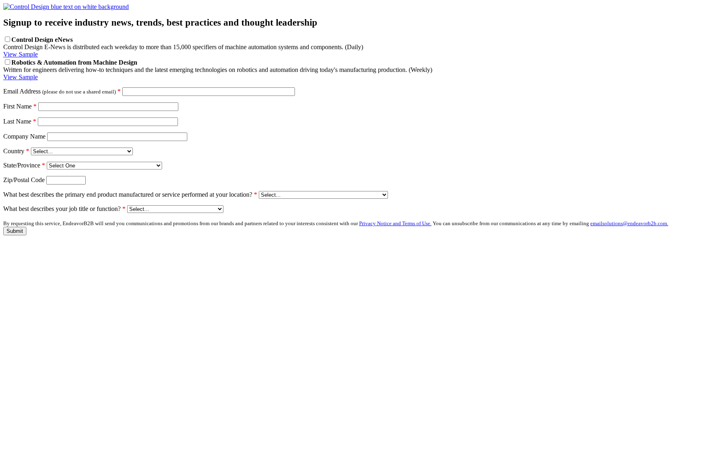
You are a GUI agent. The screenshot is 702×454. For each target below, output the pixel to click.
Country (16, 151)
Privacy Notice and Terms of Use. (395, 223)
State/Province (24, 165)
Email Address (62, 91)
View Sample (20, 54)
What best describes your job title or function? (64, 208)
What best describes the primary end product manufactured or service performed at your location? (130, 194)
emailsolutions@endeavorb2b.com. (629, 223)
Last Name (19, 121)
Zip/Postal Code (24, 179)
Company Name (24, 136)
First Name (20, 106)
